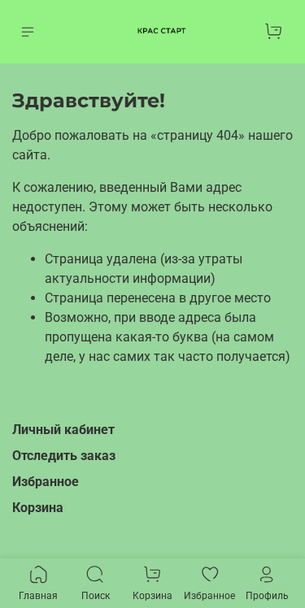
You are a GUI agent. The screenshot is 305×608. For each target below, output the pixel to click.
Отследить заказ (63, 455)
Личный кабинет (63, 429)
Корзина (37, 507)
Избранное (45, 481)
